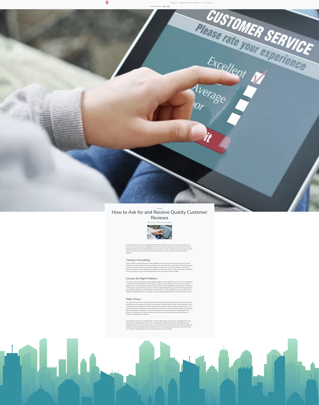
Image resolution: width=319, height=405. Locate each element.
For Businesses (208, 3)
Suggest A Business (186, 3)
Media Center (197, 3)
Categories (174, 3)
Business (159, 208)
